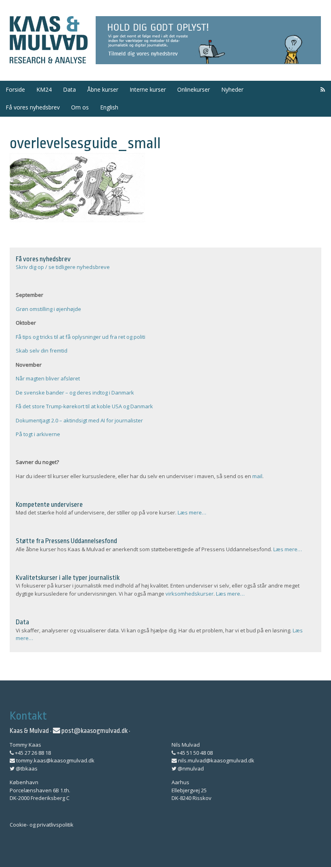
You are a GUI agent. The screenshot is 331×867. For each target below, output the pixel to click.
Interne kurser (148, 89)
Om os (80, 107)
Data (69, 89)
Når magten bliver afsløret (48, 378)
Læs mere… (192, 512)
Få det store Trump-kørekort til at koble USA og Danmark (84, 406)
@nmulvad (190, 768)
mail (257, 476)
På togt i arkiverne (38, 434)
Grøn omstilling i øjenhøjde (48, 309)
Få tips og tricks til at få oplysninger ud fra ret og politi (80, 336)
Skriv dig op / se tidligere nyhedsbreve (63, 267)
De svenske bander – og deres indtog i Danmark (75, 392)
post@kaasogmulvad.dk (94, 731)
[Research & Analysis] (49, 59)
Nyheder (232, 89)
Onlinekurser (193, 89)
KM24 (44, 89)
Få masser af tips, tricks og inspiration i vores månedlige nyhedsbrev (208, 40)
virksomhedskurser (190, 593)
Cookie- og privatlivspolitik (41, 824)
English (109, 107)
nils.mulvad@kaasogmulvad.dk (215, 760)
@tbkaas (26, 768)
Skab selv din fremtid (41, 350)
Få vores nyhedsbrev (33, 107)
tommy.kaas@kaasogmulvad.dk (54, 760)
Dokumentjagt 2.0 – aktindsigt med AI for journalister (79, 420)
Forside (15, 89)
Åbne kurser (102, 89)
